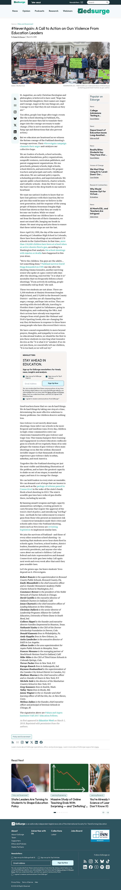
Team (13, 837)
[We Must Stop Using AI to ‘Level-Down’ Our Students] (99, 172)
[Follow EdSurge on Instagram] (91, 861)
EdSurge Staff (94, 138)
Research (53, 11)
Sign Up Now (53, 383)
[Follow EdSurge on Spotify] (102, 867)
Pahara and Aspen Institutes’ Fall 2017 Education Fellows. (41, 714)
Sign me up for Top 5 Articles (55, 377)
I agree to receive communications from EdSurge (42, 399)
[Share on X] (15, 125)
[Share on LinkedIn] (15, 131)
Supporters (16, 841)
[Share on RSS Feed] (15, 98)
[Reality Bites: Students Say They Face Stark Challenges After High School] (99, 152)
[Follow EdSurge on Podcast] (108, 867)
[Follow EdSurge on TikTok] (108, 861)
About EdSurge (17, 834)
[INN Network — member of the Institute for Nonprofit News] (100, 836)
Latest (53, 834)
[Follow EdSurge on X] (96, 861)
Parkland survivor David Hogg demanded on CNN (42, 265)
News (15, 11)
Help (36, 882)
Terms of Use (51, 392)
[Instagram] (22, 742)
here (60, 747)
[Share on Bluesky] (15, 118)
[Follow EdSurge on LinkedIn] (85, 867)
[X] (31, 742)
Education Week (46, 720)
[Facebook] (41, 742)
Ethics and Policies (18, 844)
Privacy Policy (15, 882)
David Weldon (94, 119)
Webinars (67, 11)
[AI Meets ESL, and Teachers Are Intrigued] (99, 210)
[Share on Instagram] (15, 112)
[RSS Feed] (12, 742)
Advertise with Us (38, 832)
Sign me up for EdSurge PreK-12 (33, 377)
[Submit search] (107, 2)
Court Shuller (94, 177)
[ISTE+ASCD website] (36, 2)
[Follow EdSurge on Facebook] (91, 867)
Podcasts (39, 11)
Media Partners (17, 847)
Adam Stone (94, 217)
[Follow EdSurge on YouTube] (96, 867)
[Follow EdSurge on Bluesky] (102, 861)
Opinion (26, 11)
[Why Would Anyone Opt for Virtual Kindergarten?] (99, 191)
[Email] (17, 742)
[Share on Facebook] (15, 138)
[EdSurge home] (19, 2)
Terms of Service (27, 882)
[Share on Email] (15, 105)
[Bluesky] (27, 742)
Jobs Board (76, 830)
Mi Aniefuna (94, 197)
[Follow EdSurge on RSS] (85, 861)
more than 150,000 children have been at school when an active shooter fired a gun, (43, 244)
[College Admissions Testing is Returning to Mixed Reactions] (99, 113)
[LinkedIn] (36, 742)
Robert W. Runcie (19, 37)
